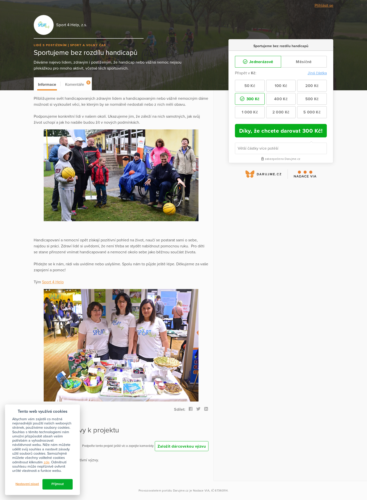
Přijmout (57, 484)
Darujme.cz (181, 490)
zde (46, 462)
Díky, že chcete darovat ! (281, 130)
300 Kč (252, 99)
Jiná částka (317, 73)
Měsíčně (304, 61)
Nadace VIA (201, 490)
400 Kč (281, 99)
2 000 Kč (280, 112)
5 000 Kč (311, 112)
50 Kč (249, 85)
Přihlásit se (324, 5)
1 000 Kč (250, 112)
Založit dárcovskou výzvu (182, 446)
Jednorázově (260, 61)
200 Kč (312, 85)
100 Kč (281, 85)
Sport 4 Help (53, 282)
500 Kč (312, 99)
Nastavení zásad (27, 484)
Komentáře (77, 84)
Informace (47, 84)
